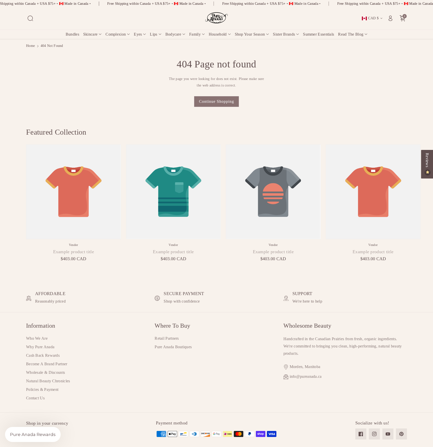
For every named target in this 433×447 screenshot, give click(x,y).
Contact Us (35, 398)
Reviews (427, 160)
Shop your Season (250, 34)
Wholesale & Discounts (45, 372)
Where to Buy (172, 325)
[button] (30, 18)
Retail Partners (167, 338)
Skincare (90, 34)
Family (195, 34)
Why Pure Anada (40, 347)
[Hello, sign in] (390, 18)
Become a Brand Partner (46, 364)
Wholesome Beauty (307, 325)
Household (218, 34)
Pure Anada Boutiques (173, 347)
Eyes (138, 34)
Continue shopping (216, 101)
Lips (153, 34)
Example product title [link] (73, 251)
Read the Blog (350, 34)
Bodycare (173, 34)
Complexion (115, 34)
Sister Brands (284, 34)
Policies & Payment (42, 389)
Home (30, 46)
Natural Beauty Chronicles (48, 381)
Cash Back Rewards (43, 355)
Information (40, 325)
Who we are (37, 338)
